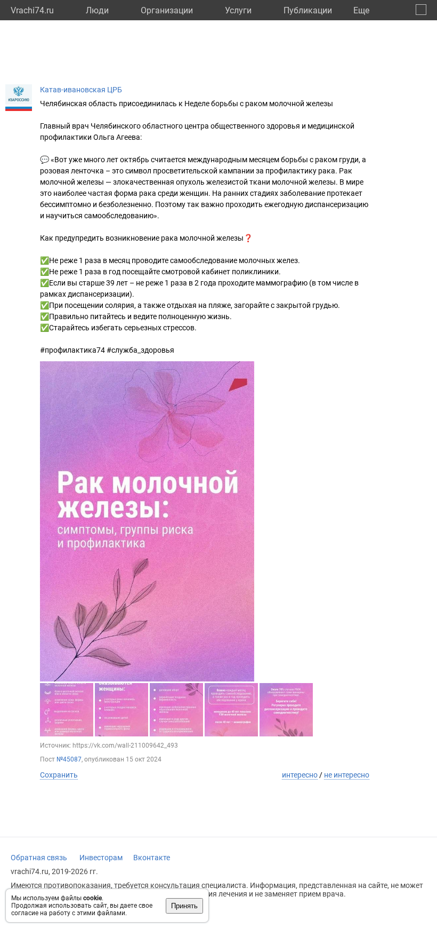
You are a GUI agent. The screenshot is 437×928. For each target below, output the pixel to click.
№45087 (69, 759)
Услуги (238, 10)
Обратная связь (39, 857)
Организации (167, 10)
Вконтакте (151, 857)
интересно (300, 775)
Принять (184, 906)
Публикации (308, 10)
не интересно (346, 775)
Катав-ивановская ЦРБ (81, 89)
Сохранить (59, 775)
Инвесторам (101, 857)
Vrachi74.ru (32, 10)
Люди (97, 10)
